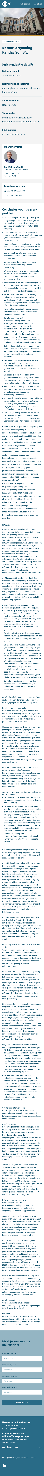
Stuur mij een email (22, 173)
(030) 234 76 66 (12, 1425)
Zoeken (25, 4)
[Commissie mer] (6, 4)
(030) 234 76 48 (19, 176)
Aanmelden (20, 1402)
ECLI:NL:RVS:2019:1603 (11, 1189)
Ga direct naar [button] (10, 1447)
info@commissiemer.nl (15, 1428)
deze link (6, 518)
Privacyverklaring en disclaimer (15, 1458)
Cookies (33, 1458)
